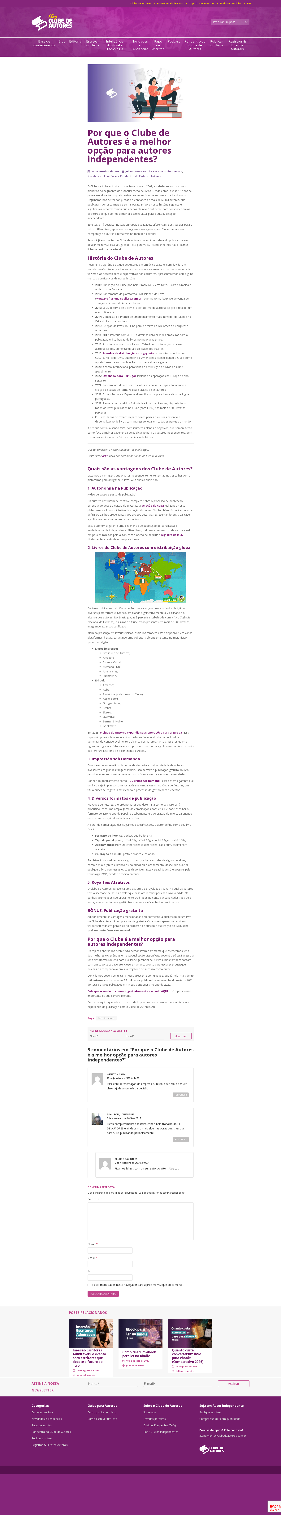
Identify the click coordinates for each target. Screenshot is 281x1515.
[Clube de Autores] (224, 1447)
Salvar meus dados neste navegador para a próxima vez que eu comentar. (138, 1285)
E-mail (92, 1257)
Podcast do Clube (230, 3)
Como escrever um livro (102, 1419)
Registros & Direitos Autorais (237, 45)
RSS (249, 3)
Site (90, 1271)
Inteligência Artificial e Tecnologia (115, 45)
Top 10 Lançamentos (201, 3)
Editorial (75, 41)
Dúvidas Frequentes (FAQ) (159, 1425)
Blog (61, 41)
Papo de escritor (158, 45)
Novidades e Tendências (139, 45)
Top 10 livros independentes (160, 1432)
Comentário (95, 1199)
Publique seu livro (210, 1412)
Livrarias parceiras (154, 1419)
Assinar (181, 1036)
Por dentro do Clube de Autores (195, 45)
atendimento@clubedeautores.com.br (222, 1435)
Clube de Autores (140, 3)
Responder (181, 1094)
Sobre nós (149, 1412)
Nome (93, 1244)
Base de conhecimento (44, 43)
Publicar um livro (216, 43)
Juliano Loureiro (135, 171)
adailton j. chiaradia (120, 1114)
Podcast (174, 41)
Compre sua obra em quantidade (219, 1419)
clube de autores (106, 1018)
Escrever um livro (92, 43)
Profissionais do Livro (170, 3)
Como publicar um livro (102, 1412)
